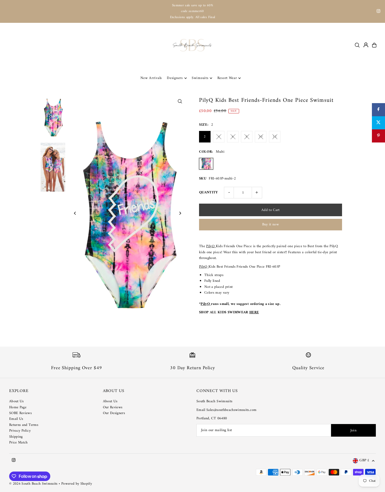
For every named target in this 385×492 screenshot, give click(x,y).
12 (275, 137)
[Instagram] (378, 12)
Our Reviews (113, 407)
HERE (254, 312)
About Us (16, 401)
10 (261, 137)
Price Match (18, 442)
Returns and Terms (23, 425)
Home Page (17, 407)
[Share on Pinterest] (378, 135)
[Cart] (374, 45)
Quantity (208, 192)
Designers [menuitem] (175, 78)
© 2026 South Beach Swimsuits (33, 483)
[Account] (366, 45)
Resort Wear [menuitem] (227, 78)
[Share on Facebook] (378, 109)
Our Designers (114, 413)
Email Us (16, 419)
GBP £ (364, 461)
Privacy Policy (20, 430)
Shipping (16, 436)
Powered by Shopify (76, 483)
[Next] (180, 213)
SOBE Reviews (20, 413)
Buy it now (270, 224)
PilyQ (211, 246)
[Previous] (75, 213)
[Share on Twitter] (378, 122)
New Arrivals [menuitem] (151, 78)
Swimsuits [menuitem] (200, 78)
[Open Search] (357, 45)
